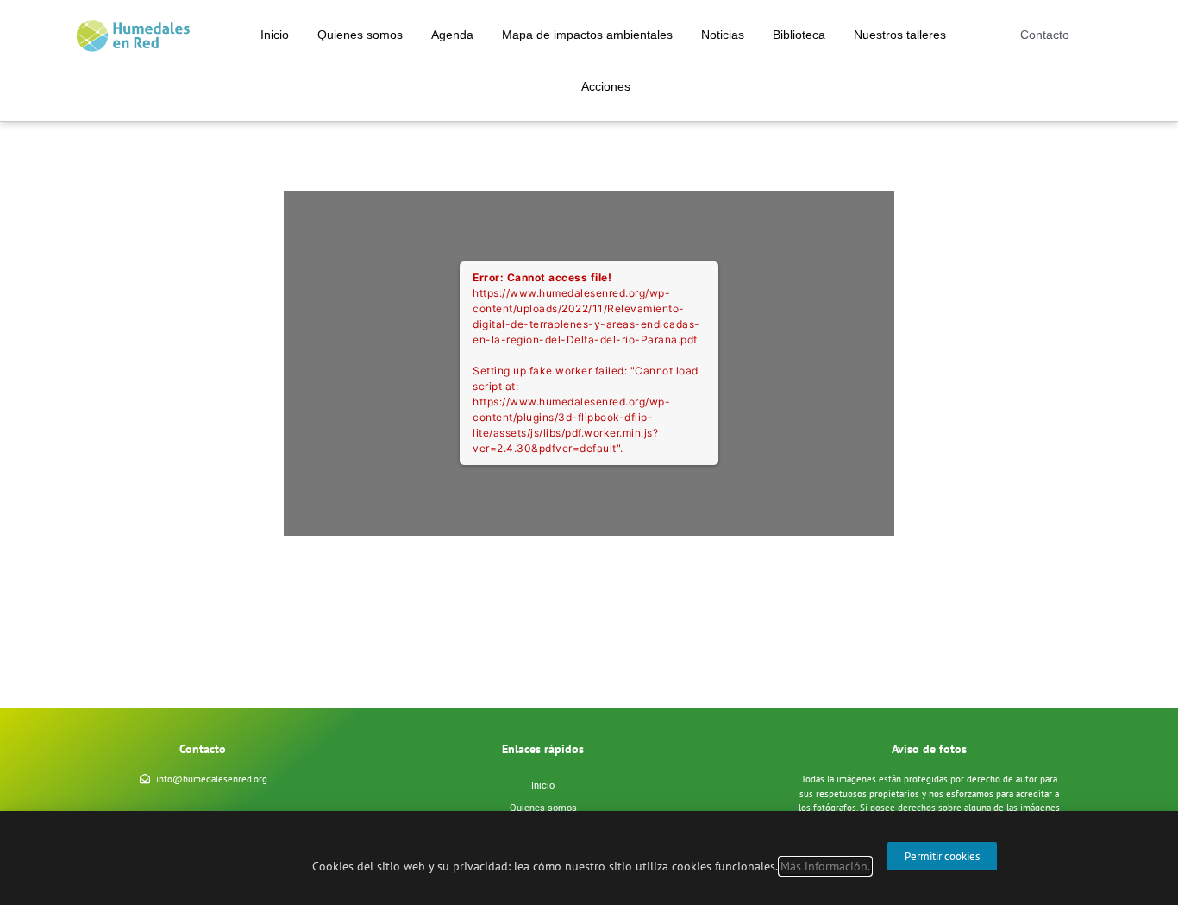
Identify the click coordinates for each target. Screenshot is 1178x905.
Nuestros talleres (900, 34)
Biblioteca (799, 34)
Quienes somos (360, 34)
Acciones (605, 86)
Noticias (722, 34)
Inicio (274, 34)
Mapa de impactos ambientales (587, 34)
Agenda (452, 34)
